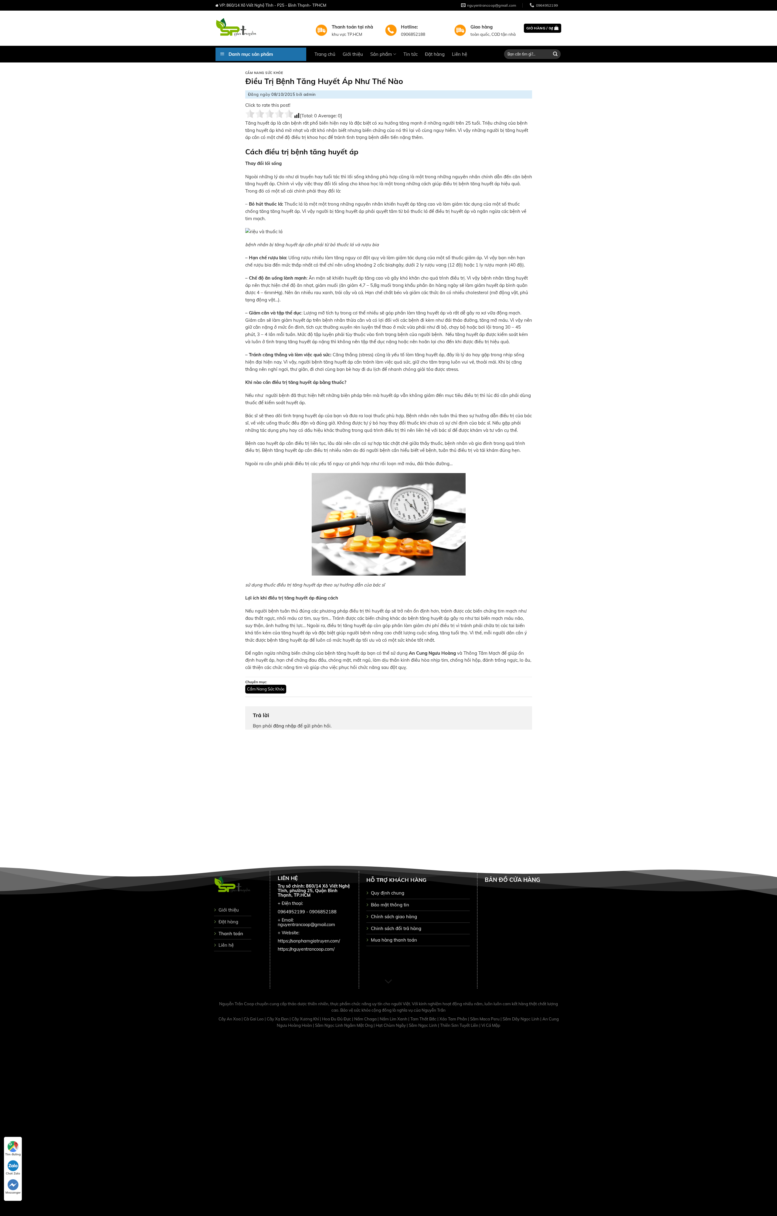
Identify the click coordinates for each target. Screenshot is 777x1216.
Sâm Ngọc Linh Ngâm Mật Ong (344, 1025)
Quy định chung (387, 893)
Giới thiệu (353, 54)
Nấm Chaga (366, 1018)
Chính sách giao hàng (394, 916)
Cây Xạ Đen (278, 1018)
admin (310, 94)
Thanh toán (231, 933)
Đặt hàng (435, 54)
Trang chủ (324, 54)
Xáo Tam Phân (453, 1018)
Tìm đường (13, 1154)
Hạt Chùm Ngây (391, 1025)
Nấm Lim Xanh (394, 1018)
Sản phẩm (381, 54)
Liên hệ (459, 54)
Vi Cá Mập (490, 1025)
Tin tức (410, 54)
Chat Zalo (13, 1173)
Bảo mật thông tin (390, 905)
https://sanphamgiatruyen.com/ (309, 941)
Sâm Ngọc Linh (423, 1025)
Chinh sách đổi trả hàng (396, 928)
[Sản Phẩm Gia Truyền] (260, 28)
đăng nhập (284, 726)
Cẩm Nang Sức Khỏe (264, 73)
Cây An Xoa (230, 1018)
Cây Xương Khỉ (306, 1018)
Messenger (13, 1192)
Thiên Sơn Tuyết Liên (459, 1025)
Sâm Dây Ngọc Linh (521, 1018)
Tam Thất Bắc (423, 1018)
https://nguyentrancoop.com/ (306, 949)
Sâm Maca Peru (485, 1018)
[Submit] (555, 54)
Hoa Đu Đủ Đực (337, 1018)
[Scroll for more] (388, 982)
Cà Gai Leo (254, 1018)
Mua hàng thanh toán (394, 940)
